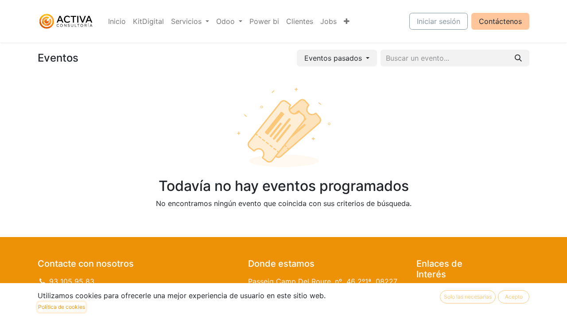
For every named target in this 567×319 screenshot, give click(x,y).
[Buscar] (518, 58)
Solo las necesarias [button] (468, 296)
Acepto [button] (514, 296)
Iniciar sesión (438, 21)
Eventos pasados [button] (334, 58)
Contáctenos (500, 21)
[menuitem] (117, 21)
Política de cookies (61, 306)
